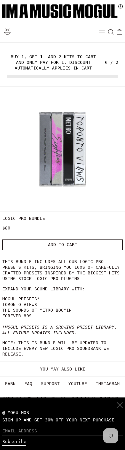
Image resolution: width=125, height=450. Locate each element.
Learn (9, 383)
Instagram (108, 383)
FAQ (28, 383)
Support (50, 383)
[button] (111, 32)
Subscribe (14, 441)
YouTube (77, 383)
